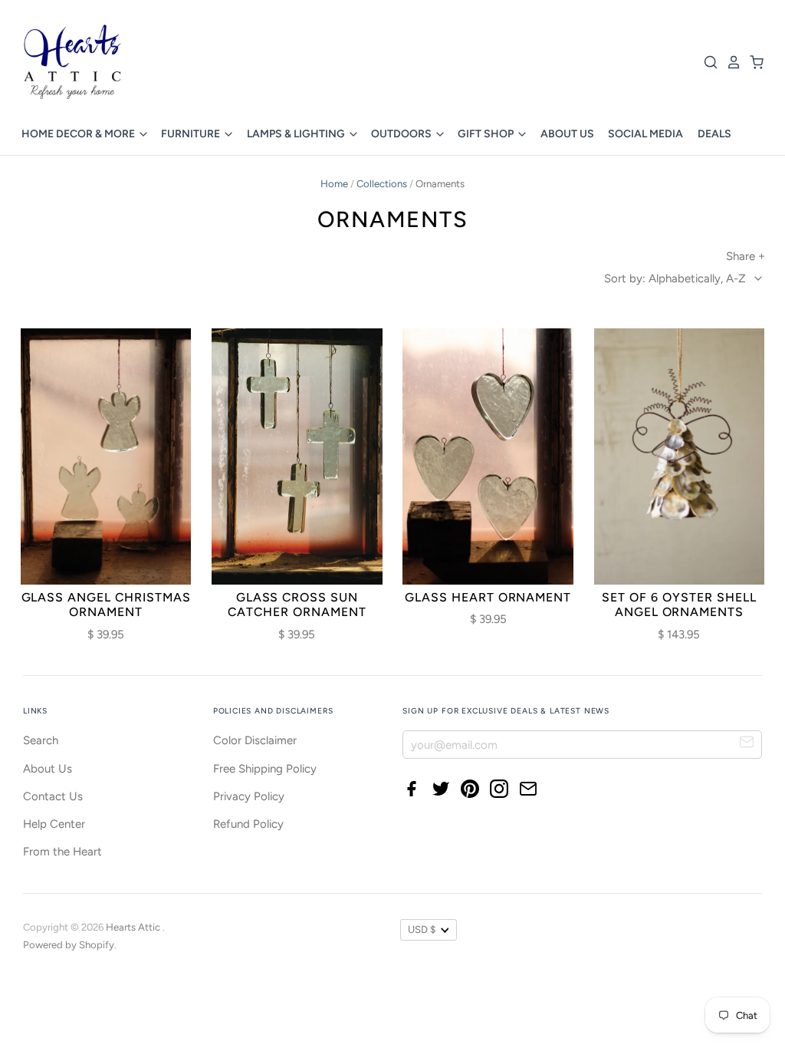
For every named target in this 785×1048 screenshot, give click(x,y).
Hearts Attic (134, 927)
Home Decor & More (79, 133)
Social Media (645, 133)
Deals (714, 133)
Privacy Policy (248, 796)
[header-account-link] (729, 62)
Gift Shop (487, 133)
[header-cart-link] (752, 62)
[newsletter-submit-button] (747, 743)
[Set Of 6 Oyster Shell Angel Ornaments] (679, 456)
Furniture (191, 133)
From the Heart (62, 852)
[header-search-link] (706, 62)
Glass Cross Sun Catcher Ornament (297, 604)
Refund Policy (248, 824)
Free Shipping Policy (265, 769)
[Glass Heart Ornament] (487, 456)
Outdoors (402, 133)
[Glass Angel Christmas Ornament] (106, 456)
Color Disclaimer (255, 740)
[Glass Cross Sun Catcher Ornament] (297, 456)
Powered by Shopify (68, 945)
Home (334, 183)
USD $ (421, 929)
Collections (381, 183)
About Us (567, 133)
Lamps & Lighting (297, 133)
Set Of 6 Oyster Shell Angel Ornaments (679, 604)
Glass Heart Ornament (488, 597)
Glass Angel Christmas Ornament (106, 604)
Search (40, 740)
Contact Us (53, 796)
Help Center (54, 824)
